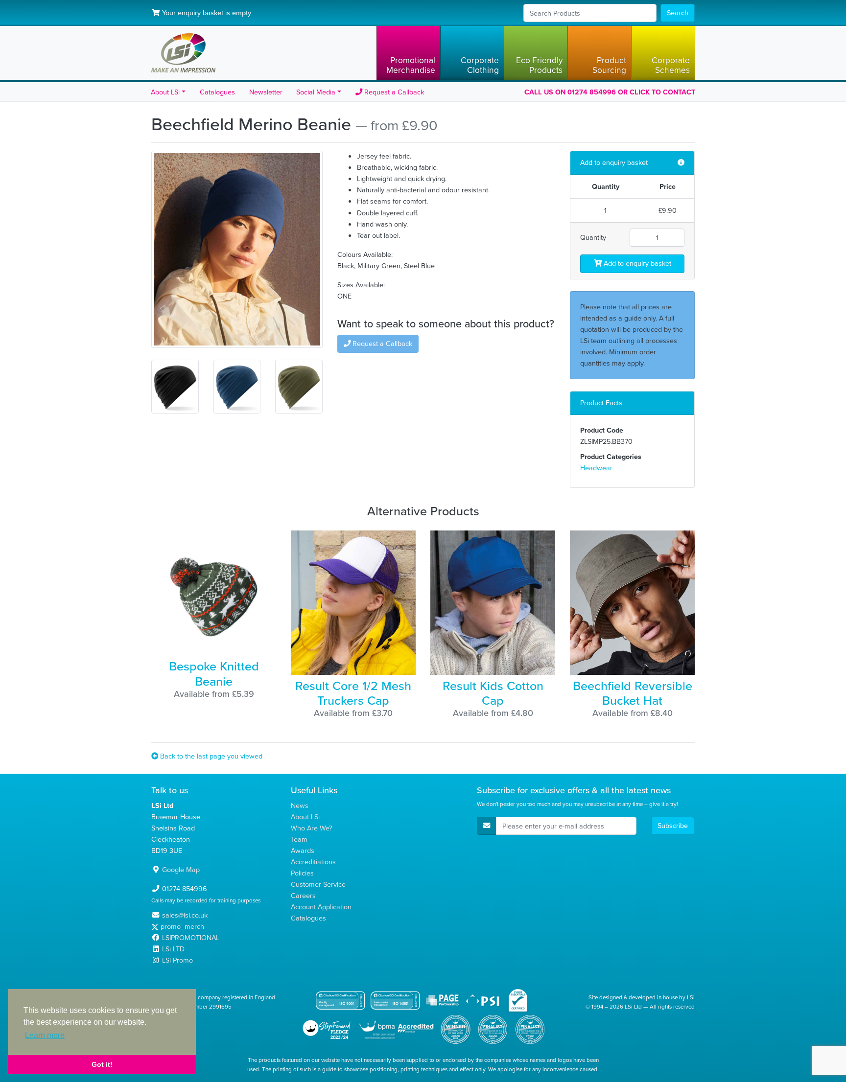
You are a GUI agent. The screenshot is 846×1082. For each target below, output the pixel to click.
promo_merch (182, 926)
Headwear (596, 467)
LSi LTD (173, 949)
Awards (302, 850)
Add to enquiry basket (636, 263)
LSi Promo (177, 960)
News (299, 805)
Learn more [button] (45, 1035)
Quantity (593, 237)
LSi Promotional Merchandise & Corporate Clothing (183, 52)
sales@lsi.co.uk (185, 915)
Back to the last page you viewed (210, 756)
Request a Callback (393, 92)
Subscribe (673, 825)
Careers (303, 895)
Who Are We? (311, 828)
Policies (302, 873)
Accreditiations (313, 861)
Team (299, 839)
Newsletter (265, 92)
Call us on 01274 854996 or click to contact (609, 92)
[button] (408, 53)
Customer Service (318, 884)
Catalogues (217, 92)
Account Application (321, 906)
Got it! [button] (102, 1064)
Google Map (181, 869)
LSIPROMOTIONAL (190, 937)
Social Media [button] (315, 92)
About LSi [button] (165, 92)
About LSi (305, 816)
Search (677, 12)
